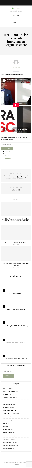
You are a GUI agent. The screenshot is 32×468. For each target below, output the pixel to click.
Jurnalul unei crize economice (16, 309)
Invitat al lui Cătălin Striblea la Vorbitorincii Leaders (16, 264)
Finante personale (8, 410)
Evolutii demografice (9, 397)
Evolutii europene (8, 401)
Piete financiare (7, 436)
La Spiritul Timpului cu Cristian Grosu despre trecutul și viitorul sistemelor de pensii (16, 220)
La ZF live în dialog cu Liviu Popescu (16, 242)
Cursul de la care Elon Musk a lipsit (16, 342)
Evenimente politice (8, 394)
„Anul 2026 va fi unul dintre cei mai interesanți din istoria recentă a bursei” (16, 326)
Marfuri (5, 423)
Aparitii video (7, 388)
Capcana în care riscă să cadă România (16, 358)
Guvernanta (6, 416)
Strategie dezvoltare (9, 445)
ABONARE (16, 15)
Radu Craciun (16, 67)
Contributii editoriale (9, 391)
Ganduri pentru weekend (10, 413)
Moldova (5, 426)
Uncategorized (7, 448)
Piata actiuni (6, 429)
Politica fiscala (7, 439)
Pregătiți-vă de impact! (16, 293)
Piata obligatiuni (8, 432)
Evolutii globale (7, 404)
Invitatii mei (6, 420)
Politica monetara (8, 442)
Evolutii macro (7, 407)
